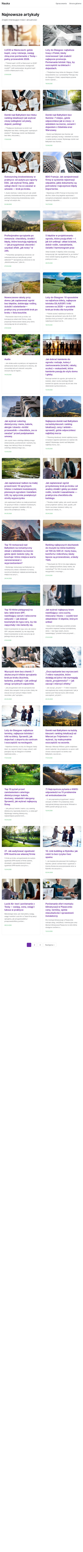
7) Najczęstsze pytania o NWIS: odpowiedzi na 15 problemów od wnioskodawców (61, 792)
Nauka (6, 3)
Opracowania (61, 3)
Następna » (49, 945)
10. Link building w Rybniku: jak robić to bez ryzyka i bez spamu (61, 854)
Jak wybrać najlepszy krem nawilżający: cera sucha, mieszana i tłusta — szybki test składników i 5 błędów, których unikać (61, 615)
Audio (7, 359)
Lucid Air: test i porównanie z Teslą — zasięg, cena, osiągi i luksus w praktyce (19, 906)
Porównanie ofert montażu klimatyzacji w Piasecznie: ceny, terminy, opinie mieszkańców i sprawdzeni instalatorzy (59, 909)
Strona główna (75, 3)
